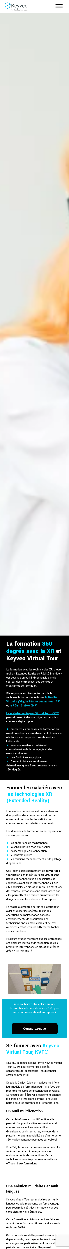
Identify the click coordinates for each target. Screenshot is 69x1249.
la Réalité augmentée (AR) (43, 702)
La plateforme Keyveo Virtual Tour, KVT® (32, 713)
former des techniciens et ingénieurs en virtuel (33, 873)
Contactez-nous (34, 1029)
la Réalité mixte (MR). (24, 706)
